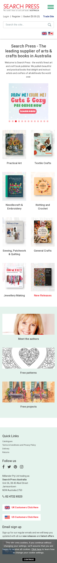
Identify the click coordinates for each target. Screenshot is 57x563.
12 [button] (44, 121)
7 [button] (28, 121)
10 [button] (38, 121)
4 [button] (19, 121)
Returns (5, 452)
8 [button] (31, 121)
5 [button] (22, 121)
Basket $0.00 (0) (31, 16)
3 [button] (16, 121)
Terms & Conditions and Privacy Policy (19, 445)
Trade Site (48, 16)
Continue (29, 559)
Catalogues (7, 441)
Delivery (5, 449)
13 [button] (47, 121)
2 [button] (12, 121)
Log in (7, 16)
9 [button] (35, 121)
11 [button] (41, 121)
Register (17, 16)
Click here (36, 549)
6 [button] (25, 121)
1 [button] (9, 121)
